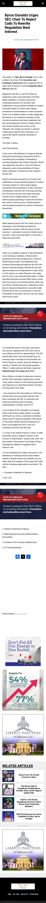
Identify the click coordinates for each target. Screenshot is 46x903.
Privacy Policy (34, 894)
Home (9, 894)
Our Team (16, 894)
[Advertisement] (23, 584)
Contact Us (24, 894)
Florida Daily (19, 40)
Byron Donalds (21, 614)
